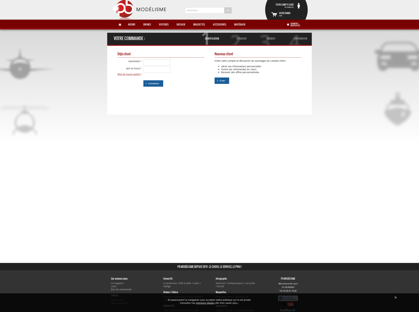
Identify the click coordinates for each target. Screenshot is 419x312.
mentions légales (205, 302)
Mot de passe (134, 68)
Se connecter (285, 5)
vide (284, 14)
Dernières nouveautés (295, 24)
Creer (222, 80)
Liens (114, 286)
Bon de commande (121, 289)
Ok (395, 297)
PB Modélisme (138, 10)
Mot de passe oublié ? (129, 74)
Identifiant (135, 61)
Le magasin (117, 283)
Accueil (120, 24)
